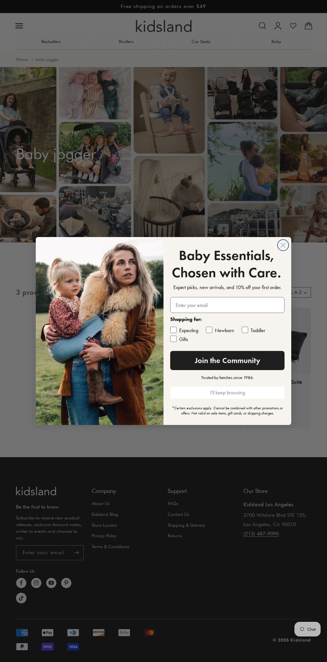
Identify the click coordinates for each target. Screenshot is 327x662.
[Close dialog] (283, 245)
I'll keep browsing (227, 393)
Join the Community (227, 360)
